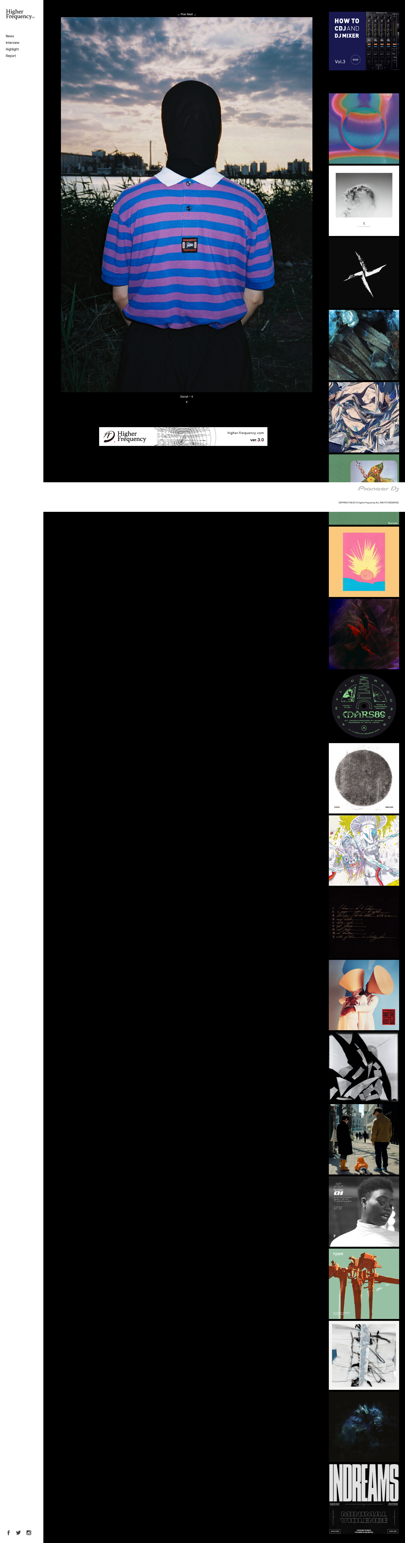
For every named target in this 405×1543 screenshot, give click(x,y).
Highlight (12, 49)
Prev (181, 14)
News (10, 36)
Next (191, 14)
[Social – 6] (186, 391)
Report (11, 56)
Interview (12, 43)
